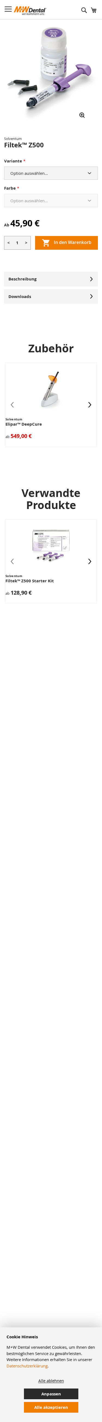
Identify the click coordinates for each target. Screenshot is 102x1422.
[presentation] (90, 405)
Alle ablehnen (51, 1380)
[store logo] (30, 10)
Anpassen (51, 1394)
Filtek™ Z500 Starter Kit (29, 581)
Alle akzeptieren (51, 1407)
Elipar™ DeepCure (23, 424)
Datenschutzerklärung (27, 1365)
